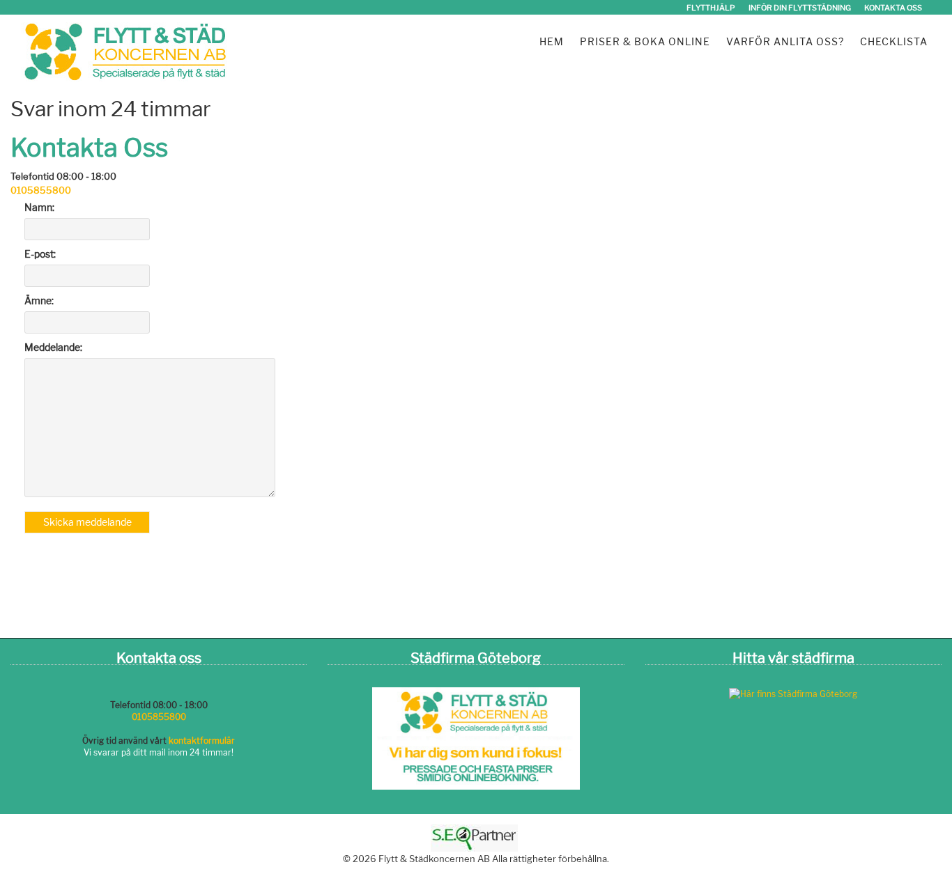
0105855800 (40, 190)
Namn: (39, 207)
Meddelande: (53, 347)
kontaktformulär (202, 740)
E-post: (40, 254)
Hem (551, 41)
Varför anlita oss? (785, 41)
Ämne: (39, 300)
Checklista (894, 41)
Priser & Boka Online (645, 41)
